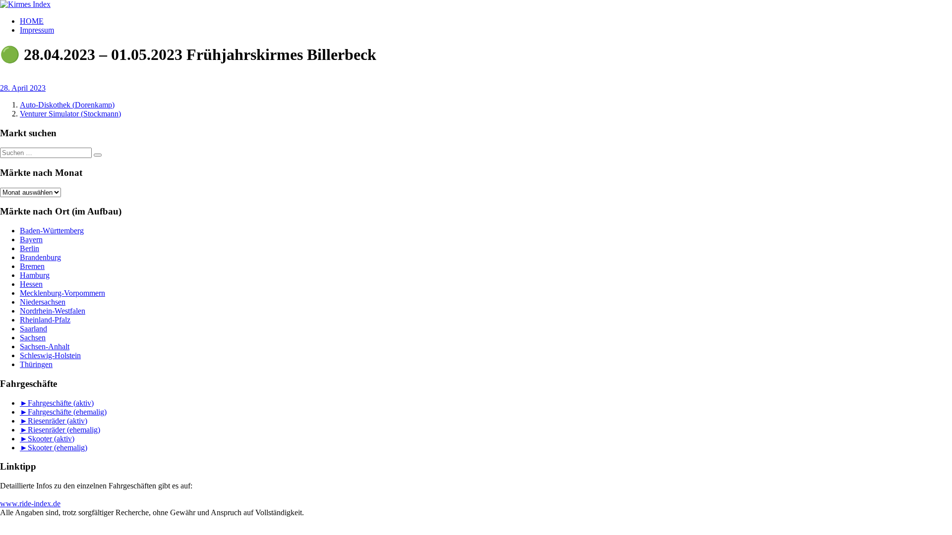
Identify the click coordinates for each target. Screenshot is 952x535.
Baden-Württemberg (52, 230)
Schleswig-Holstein (50, 355)
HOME (32, 21)
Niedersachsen (42, 302)
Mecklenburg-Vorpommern (62, 293)
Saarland (33, 328)
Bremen (32, 266)
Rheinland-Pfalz (45, 320)
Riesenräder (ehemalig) (64, 430)
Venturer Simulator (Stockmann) (70, 113)
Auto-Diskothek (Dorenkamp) (67, 105)
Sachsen (33, 337)
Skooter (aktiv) (51, 438)
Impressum (37, 30)
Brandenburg (40, 257)
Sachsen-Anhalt (44, 346)
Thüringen (36, 364)
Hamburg (35, 275)
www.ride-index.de (30, 503)
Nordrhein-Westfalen (52, 311)
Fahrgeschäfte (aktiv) (61, 403)
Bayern (31, 239)
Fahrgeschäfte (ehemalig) (67, 412)
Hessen (31, 284)
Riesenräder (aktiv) (57, 421)
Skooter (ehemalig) (57, 447)
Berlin (29, 248)
